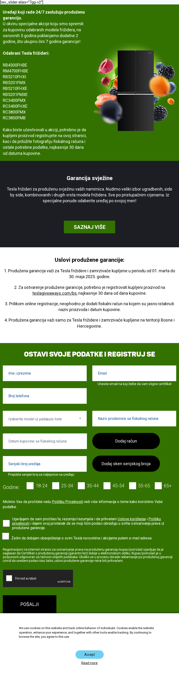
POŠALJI (29, 604)
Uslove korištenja (132, 519)
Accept (89, 654)
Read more (89, 663)
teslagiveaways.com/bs (54, 293)
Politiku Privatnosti (67, 501)
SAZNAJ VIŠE (90, 227)
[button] (45, 418)
